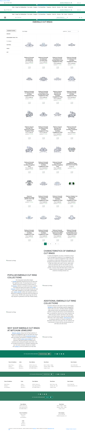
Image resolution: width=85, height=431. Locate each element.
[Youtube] (61, 353)
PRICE (8, 48)
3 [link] (50, 243)
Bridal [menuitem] (13, 7)
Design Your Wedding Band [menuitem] (20, 7)
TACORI (14, 281)
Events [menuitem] (65, 7)
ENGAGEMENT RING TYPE (12, 37)
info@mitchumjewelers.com (76, 366)
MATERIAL (9, 44)
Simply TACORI (17, 292)
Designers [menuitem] (35, 7)
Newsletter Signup (43, 353)
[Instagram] (59, 353)
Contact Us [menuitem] (70, 7)
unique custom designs (26, 339)
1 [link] (45, 243)
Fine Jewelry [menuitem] (29, 7)
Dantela (15, 286)
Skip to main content (5, 0)
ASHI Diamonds (67, 317)
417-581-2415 (75, 365)
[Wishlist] (78, 2)
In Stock (9, 41)
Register (47, 397)
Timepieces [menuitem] (48, 7)
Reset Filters (12, 30)
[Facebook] (55, 353)
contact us (17, 346)
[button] (5, 17)
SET (7, 52)
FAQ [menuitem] (62, 7)
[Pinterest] (63, 353)
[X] (57, 353)
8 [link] (55, 243)
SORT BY (65, 31)
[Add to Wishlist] (29, 67)
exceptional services (31, 336)
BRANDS (8, 33)
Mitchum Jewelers (16, 333)
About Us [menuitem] (54, 7)
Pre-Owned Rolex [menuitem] (41, 7)
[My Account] (80, 2)
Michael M (50, 307)
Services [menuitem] (59, 7)
